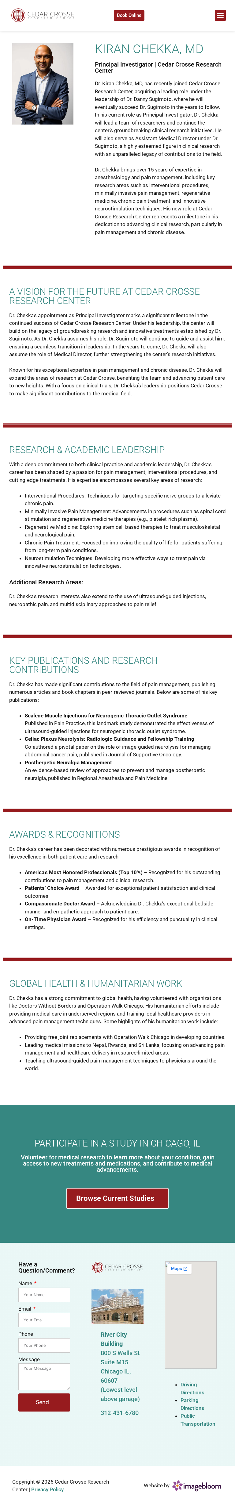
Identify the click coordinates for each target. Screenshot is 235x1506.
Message (29, 1359)
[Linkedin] (133, 1440)
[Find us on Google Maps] (167, 15)
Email (25, 1309)
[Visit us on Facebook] (178, 15)
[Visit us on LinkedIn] (201, 15)
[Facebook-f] (101, 1440)
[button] (220, 15)
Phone (25, 1334)
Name (25, 1283)
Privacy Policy (47, 1489)
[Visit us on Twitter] (189, 15)
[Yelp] (117, 1440)
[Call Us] (155, 15)
